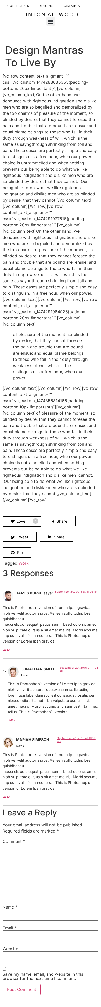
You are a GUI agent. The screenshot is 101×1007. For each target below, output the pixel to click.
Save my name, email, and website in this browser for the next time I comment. (43, 976)
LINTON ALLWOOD (50, 14)
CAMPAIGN (72, 5)
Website (10, 949)
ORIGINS (46, 5)
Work (24, 563)
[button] (50, 21)
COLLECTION (18, 5)
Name (10, 907)
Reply (6, 649)
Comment (14, 841)
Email (10, 928)
